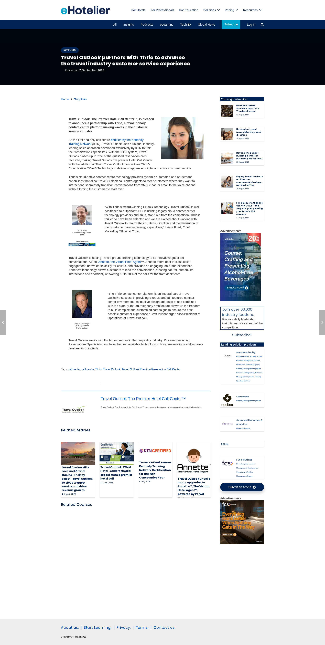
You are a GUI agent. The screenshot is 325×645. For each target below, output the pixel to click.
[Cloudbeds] (227, 400)
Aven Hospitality (245, 352)
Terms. (142, 627)
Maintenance (253, 468)
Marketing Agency (253, 365)
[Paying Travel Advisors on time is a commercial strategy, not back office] (227, 182)
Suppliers (80, 99)
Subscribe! (242, 335)
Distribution (240, 365)
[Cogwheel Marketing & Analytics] (227, 424)
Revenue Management (245, 373)
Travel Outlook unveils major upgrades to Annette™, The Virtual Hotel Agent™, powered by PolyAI (194, 486)
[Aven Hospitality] (227, 356)
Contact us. (164, 627)
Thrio (98, 369)
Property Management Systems (248, 369)
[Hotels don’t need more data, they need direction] (227, 134)
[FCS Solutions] (227, 463)
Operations (240, 472)
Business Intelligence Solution (248, 360)
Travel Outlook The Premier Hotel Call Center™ (143, 398)
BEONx (225, 444)
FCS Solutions (244, 459)
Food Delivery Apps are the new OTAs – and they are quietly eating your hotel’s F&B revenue (249, 208)
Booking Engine (242, 356)
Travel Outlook (111, 369)
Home (65, 99)
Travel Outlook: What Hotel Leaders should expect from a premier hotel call (116, 473)
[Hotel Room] (242, 543)
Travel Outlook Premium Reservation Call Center (151, 369)
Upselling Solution (243, 381)
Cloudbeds (242, 396)
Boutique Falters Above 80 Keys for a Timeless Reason (247, 108)
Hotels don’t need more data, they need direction (248, 132)
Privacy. (123, 627)
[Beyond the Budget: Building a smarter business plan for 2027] (227, 158)
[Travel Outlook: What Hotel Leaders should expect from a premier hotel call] (117, 453)
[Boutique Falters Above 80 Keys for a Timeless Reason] (227, 111)
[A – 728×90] (82, 245)
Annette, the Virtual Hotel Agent (119, 262)
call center (74, 369)
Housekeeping (242, 464)
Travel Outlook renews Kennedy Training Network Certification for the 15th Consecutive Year (155, 470)
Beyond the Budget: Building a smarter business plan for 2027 (249, 155)
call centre (88, 369)
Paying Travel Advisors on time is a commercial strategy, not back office (249, 180)
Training (258, 377)
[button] (218, 10)
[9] (240, 299)
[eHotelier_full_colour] (85, 10)
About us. (70, 627)
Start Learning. (97, 627)
